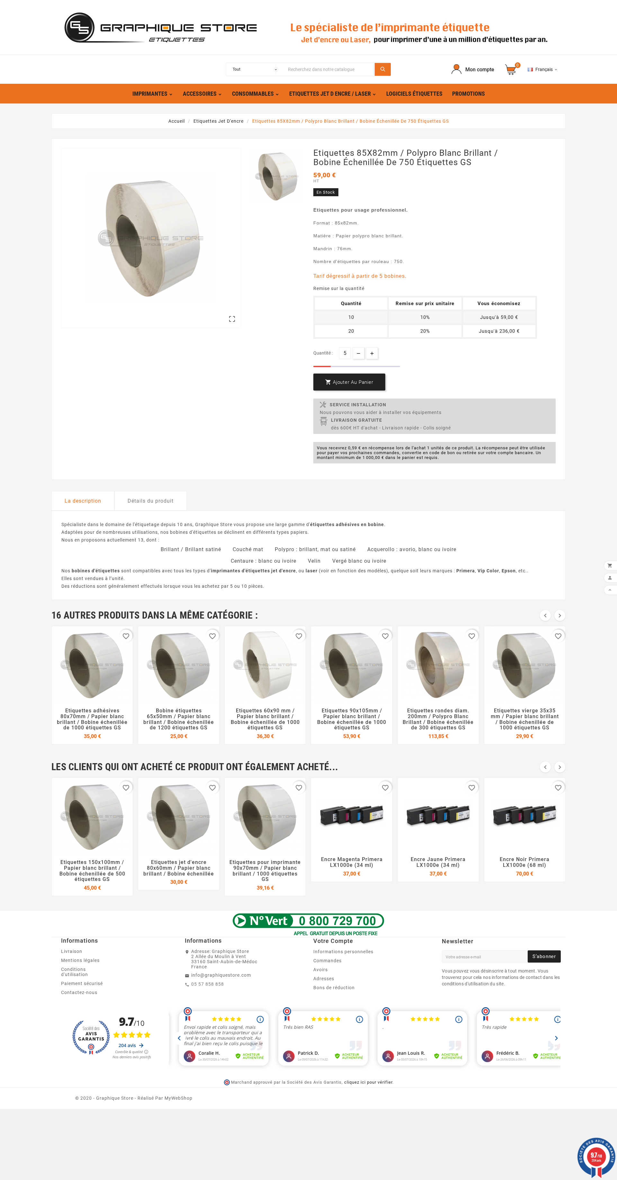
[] (383, 69)
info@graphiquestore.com (221, 975)
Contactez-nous (79, 992)
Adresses (323, 978)
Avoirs (320, 969)
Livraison (71, 951)
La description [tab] (83, 501)
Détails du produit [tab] (151, 501)
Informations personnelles (343, 951)
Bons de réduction (334, 987)
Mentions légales (80, 960)
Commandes (327, 960)
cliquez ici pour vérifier (368, 1082)
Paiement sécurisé (82, 983)
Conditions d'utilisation (74, 972)
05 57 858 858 (207, 984)
